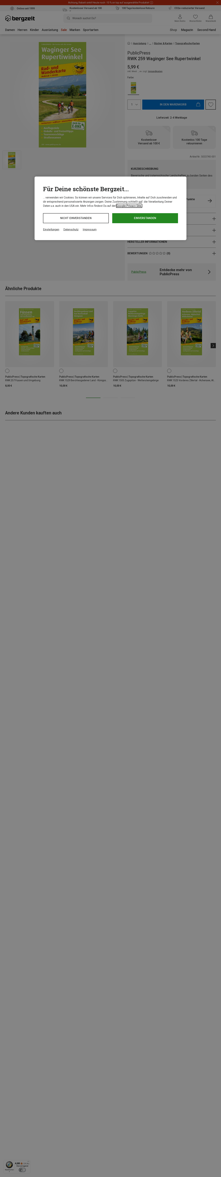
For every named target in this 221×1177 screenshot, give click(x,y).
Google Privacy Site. (129, 205)
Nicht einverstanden (76, 218)
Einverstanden (145, 218)
